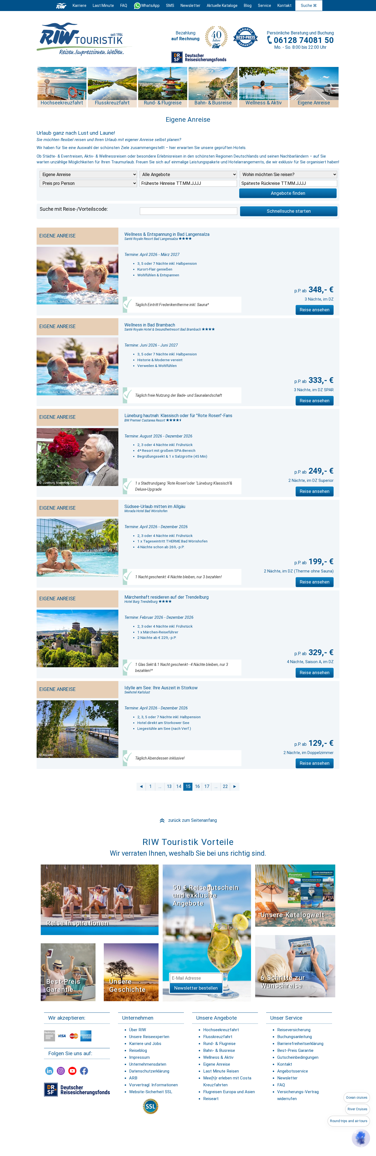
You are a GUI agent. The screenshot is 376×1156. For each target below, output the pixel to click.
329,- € (320, 652)
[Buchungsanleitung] (295, 966)
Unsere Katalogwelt (293, 915)
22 (225, 786)
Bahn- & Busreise (219, 1050)
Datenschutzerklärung (149, 1071)
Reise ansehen (314, 309)
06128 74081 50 (304, 40)
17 (206, 786)
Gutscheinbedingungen (297, 1057)
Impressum (139, 1057)
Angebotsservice (292, 1071)
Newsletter (287, 1078)
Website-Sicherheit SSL (150, 1091)
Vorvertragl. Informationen (153, 1084)
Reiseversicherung (293, 1029)
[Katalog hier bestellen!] (295, 895)
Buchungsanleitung (294, 1036)
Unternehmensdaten (147, 1064)
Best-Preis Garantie (63, 985)
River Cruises (357, 1109)
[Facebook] (84, 1070)
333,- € (320, 380)
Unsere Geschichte (127, 985)
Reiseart (211, 1098)
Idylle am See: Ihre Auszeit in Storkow (161, 687)
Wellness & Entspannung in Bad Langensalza (166, 234)
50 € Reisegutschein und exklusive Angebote (206, 895)
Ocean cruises (356, 1098)
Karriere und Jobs (145, 1043)
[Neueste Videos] (100, 899)
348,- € (320, 289)
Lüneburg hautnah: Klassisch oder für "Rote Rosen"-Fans (178, 415)
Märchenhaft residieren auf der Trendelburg (166, 597)
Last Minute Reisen (221, 1071)
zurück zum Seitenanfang (188, 820)
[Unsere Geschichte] (131, 971)
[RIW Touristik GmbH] (61, 5)
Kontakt (284, 1064)
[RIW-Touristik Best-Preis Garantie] (68, 971)
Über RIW (137, 1029)
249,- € (320, 471)
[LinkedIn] (49, 1070)
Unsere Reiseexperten (149, 1036)
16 (197, 786)
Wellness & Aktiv (218, 1057)
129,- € (320, 743)
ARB (133, 1078)
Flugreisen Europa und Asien (229, 1091)
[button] (360, 1138)
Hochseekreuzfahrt (221, 1029)
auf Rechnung (185, 38)
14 (178, 786)
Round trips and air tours (348, 1121)
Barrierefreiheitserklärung (300, 1043)
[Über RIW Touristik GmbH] (216, 39)
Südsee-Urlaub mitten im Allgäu (154, 506)
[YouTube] (72, 1070)
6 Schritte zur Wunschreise (283, 982)
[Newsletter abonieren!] (207, 932)
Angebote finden (288, 193)
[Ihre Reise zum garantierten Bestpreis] (245, 36)
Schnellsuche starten (289, 211)
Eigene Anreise (216, 1064)
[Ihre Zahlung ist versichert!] (198, 57)
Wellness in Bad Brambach (149, 325)
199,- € (320, 561)
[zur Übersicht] (85, 39)
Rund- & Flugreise (219, 1043)
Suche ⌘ (309, 5)
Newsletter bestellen (196, 988)
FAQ (123, 5)
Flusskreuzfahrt (217, 1036)
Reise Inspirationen (77, 923)
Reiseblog (138, 1050)
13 (169, 786)
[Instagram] (61, 1070)
